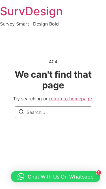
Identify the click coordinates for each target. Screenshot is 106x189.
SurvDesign (31, 11)
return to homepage (70, 98)
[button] (55, 176)
